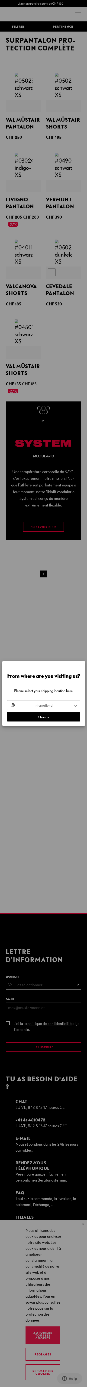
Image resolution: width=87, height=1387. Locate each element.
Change (43, 717)
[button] (43, 705)
